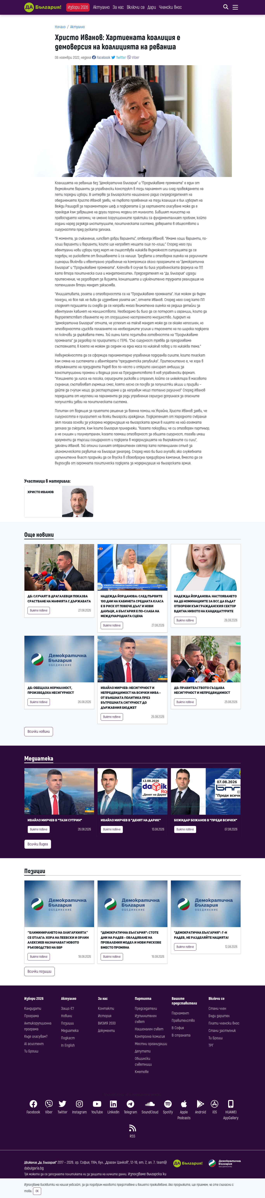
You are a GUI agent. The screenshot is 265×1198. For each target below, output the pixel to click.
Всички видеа (38, 844)
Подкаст (68, 1038)
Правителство (183, 1020)
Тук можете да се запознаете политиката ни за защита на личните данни (75, 1174)
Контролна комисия (150, 1036)
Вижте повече (38, 610)
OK (37, 1191)
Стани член (217, 1008)
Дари (152, 7)
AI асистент (34, 1043)
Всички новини (39, 731)
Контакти (106, 1008)
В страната (181, 1035)
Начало (60, 26)
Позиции (34, 871)
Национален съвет (149, 1029)
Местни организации (151, 1043)
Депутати (143, 1051)
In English (68, 1045)
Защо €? (67, 1008)
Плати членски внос (224, 1023)
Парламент (180, 1013)
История (104, 1015)
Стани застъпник (222, 1030)
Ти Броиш (31, 1051)
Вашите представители (184, 1001)
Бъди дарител (219, 1015)
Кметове (142, 1071)
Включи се (136, 7)
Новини (66, 1015)
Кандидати (32, 1008)
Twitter (120, 57)
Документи (106, 1030)
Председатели (146, 1008)
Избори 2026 (78, 7)
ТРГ (211, 1045)
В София (178, 1027)
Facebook (103, 57)
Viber (135, 57)
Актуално (101, 7)
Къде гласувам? (35, 1036)
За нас (118, 7)
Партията (143, 998)
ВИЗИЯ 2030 (107, 1023)
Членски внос (170, 7)
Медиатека (38, 759)
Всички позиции (39, 971)
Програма (31, 1015)
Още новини (39, 535)
